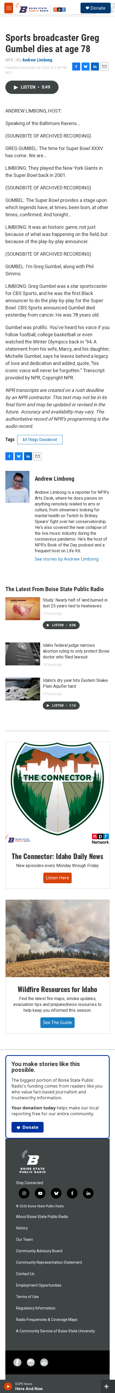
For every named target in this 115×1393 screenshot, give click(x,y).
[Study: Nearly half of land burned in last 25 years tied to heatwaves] (22, 608)
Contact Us (25, 1274)
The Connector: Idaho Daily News (57, 856)
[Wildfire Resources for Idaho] (57, 938)
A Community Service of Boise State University (55, 1331)
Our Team (24, 1240)
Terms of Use (27, 1297)
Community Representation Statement (49, 1263)
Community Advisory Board (39, 1251)
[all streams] (108, 1386)
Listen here (57, 878)
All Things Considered (40, 439)
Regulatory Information (35, 1308)
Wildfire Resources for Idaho (57, 989)
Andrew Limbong (37, 60)
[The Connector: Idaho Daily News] (57, 793)
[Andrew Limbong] (17, 487)
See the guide (57, 1022)
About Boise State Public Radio (42, 1217)
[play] (8, 1386)
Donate (97, 8)
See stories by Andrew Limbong (67, 559)
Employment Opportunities (39, 1285)
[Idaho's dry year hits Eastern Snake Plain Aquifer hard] (22, 689)
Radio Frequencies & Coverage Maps (47, 1320)
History (22, 1228)
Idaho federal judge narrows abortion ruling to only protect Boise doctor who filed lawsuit (76, 651)
